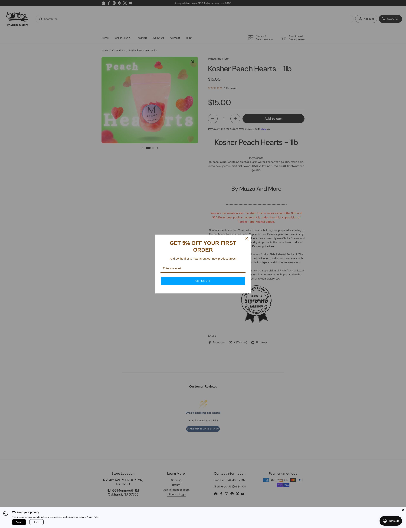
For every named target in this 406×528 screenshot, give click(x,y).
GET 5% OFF (203, 281)
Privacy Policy (93, 516)
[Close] (402, 510)
